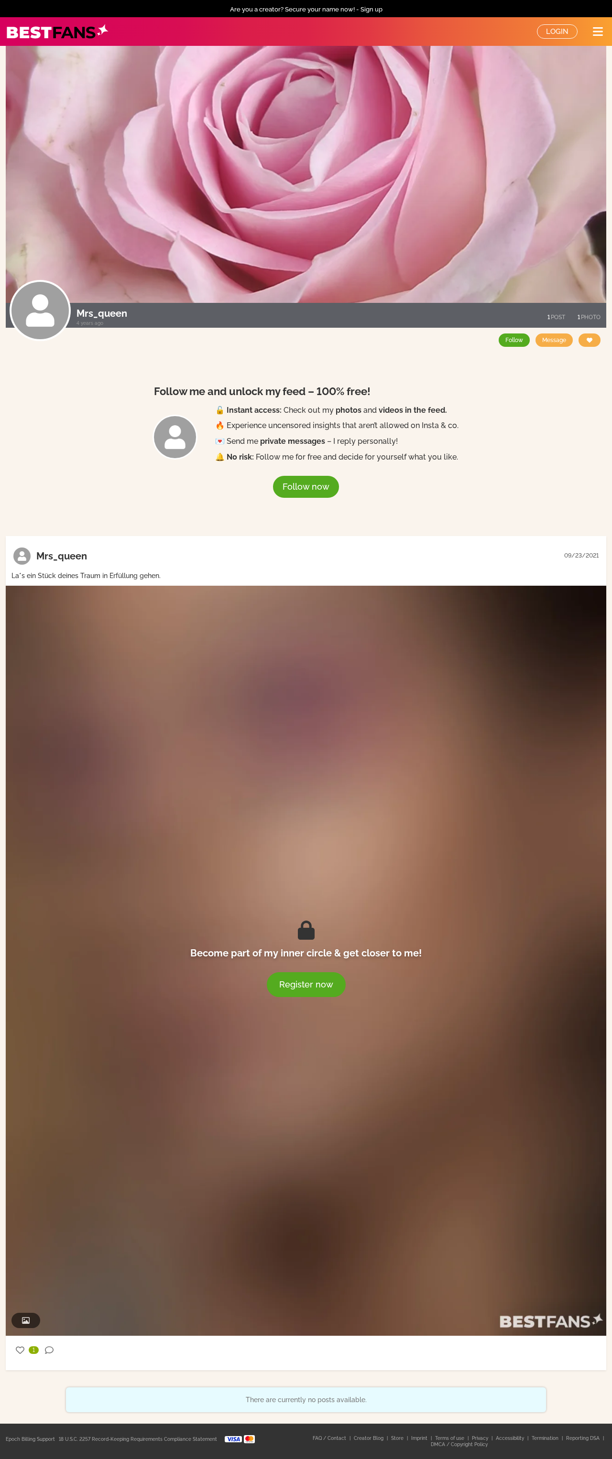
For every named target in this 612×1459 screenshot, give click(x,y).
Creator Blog (369, 1438)
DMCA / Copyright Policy (459, 1444)
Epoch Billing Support (30, 1439)
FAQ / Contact (330, 1438)
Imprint (420, 1438)
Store (398, 1438)
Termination (546, 1438)
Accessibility (510, 1438)
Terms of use (450, 1438)
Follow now (306, 487)
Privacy (481, 1438)
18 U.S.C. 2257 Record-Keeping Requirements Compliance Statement (138, 1439)
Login (557, 31)
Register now (306, 984)
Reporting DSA (583, 1438)
